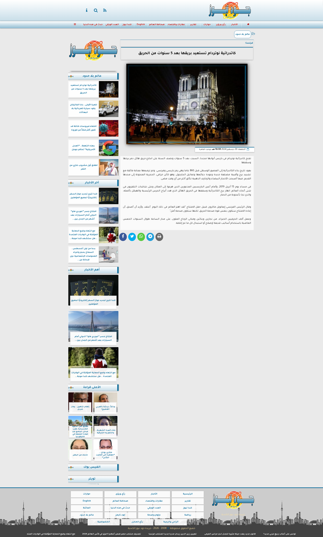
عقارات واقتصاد (176, 25)
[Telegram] (150, 237)
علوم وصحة (154, 515)
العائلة (87, 508)
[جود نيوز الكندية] (93, 50)
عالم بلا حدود (242, 34)
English (141, 25)
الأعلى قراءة (92, 387)
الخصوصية (103, 522)
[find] (96, 10)
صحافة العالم (157, 25)
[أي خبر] (269, 25)
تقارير (193, 25)
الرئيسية (187, 494)
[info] (87, 10)
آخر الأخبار (92, 182)
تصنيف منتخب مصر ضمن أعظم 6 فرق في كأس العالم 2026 (134, 534)
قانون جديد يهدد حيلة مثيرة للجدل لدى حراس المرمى (253, 534)
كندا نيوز (126, 25)
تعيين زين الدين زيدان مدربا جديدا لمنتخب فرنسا (196, 534)
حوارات (206, 25)
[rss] (105, 10)
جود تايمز (120, 515)
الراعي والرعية (170, 522)
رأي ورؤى (220, 25)
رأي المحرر (137, 522)
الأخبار (234, 25)
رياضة (187, 515)
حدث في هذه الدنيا (92, 25)
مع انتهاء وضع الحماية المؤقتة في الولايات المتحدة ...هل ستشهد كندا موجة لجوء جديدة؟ (54, 534)
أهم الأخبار (92, 270)
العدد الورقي (112, 25)
